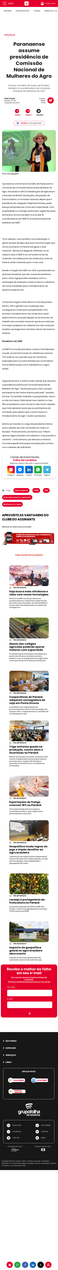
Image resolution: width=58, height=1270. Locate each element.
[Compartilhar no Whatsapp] (17, 1265)
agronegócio (21, 490)
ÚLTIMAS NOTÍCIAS (22, 11)
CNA (46, 490)
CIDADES (37, 11)
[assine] (48, 1265)
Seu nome (11, 987)
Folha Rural (9, 35)
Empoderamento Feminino (17, 497)
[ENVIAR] (29, 1013)
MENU (10, 3)
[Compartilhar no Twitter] (40, 1265)
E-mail (10, 999)
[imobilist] (9, 1265)
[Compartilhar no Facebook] (25, 1265)
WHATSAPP (8, 11)
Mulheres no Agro (12, 504)
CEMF (36, 490)
